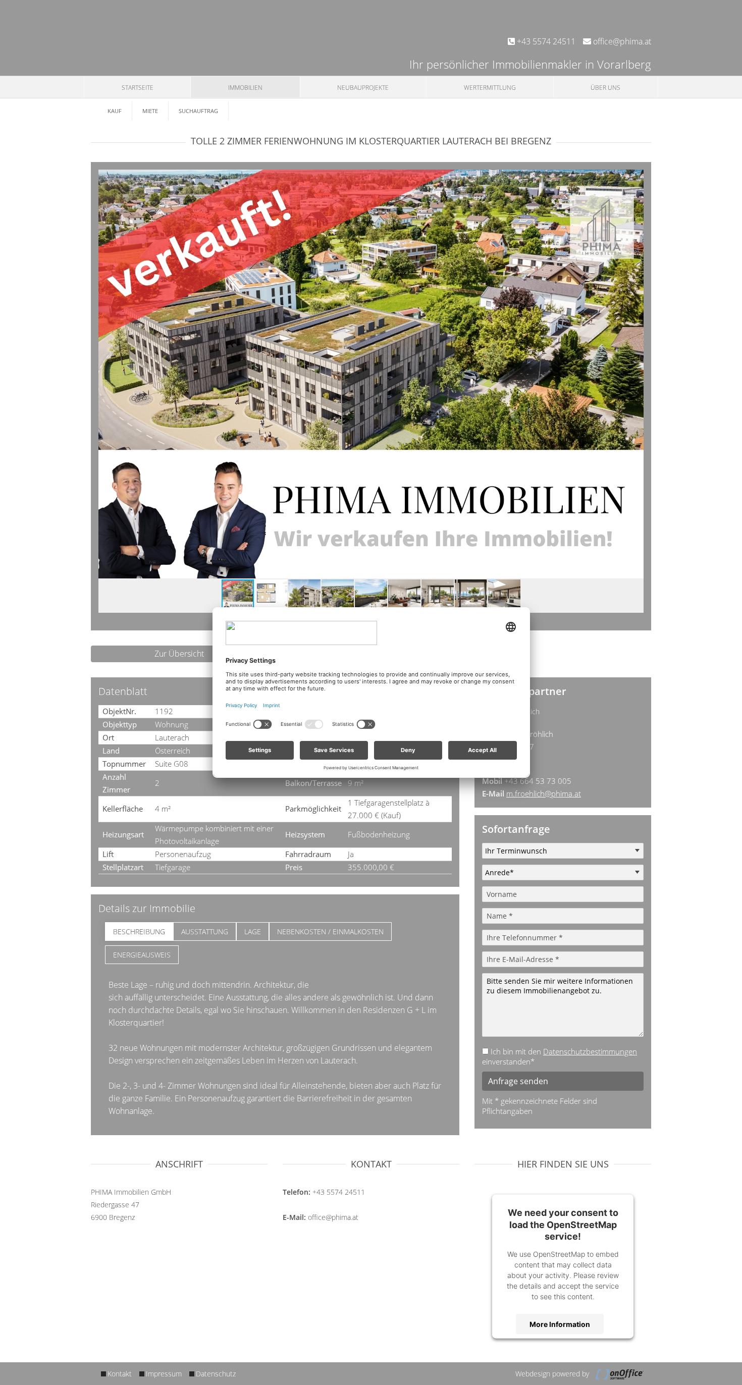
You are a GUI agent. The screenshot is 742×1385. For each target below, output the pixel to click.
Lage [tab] (252, 931)
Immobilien (245, 87)
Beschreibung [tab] (139, 931)
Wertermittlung (490, 87)
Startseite (137, 87)
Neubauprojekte (363, 87)
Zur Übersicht (179, 653)
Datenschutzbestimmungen (590, 1051)
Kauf (115, 111)
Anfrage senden (518, 1081)
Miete (150, 111)
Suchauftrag (198, 111)
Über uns (605, 87)
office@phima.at (621, 41)
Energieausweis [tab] (142, 955)
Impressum (164, 1373)
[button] (634, 179)
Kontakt (120, 1373)
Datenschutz (216, 1373)
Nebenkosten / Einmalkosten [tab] (330, 931)
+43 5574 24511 (545, 41)
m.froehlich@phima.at (543, 793)
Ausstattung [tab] (204, 931)
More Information (559, 1323)
